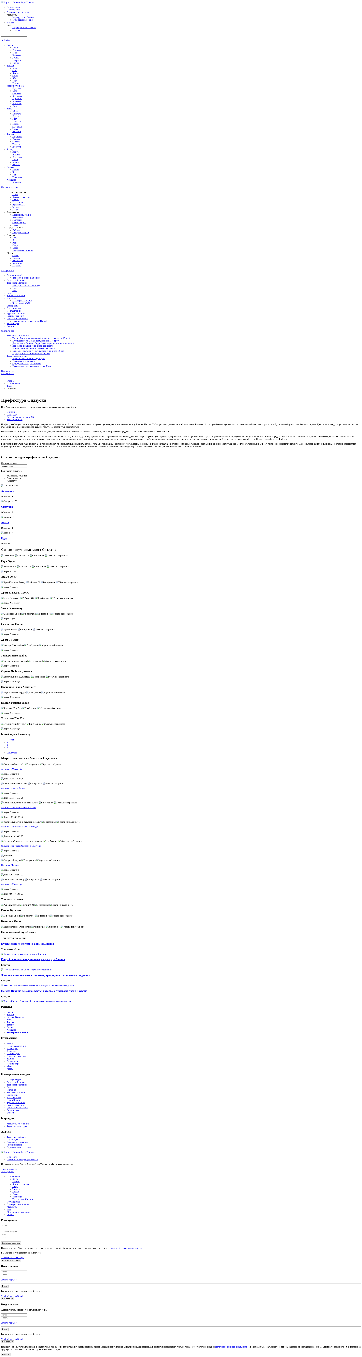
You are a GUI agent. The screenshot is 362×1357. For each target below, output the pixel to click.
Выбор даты (13, 306)
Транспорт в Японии (17, 283)
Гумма (15, 58)
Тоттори (16, 144)
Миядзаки (17, 101)
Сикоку (10, 167)
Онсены (16, 258)
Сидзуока (17, 126)
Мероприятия (15, 419)
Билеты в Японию (15, 280)
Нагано (16, 124)
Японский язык (14, 1145)
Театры (15, 199)
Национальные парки (22, 250)
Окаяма (16, 139)
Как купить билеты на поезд (26, 285)
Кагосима (17, 96)
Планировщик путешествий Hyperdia (30, 321)
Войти (7, 40)
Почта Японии (14, 311)
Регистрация (7, 1299)
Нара (14, 80)
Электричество (14, 308)
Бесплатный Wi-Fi (21, 303)
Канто (10, 45)
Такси (15, 288)
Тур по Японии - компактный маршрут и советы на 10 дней (41, 338)
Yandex (4, 1257)
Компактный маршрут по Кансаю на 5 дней (33, 348)
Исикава (16, 121)
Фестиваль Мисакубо (11, 769)
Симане (16, 141)
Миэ (14, 68)
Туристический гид (16, 1137)
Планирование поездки (18, 12)
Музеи (15, 207)
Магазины (17, 263)
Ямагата (16, 164)
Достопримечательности (20, 417)
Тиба (14, 53)
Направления (13, 7)
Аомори (16, 154)
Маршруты (12, 1207)
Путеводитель (13, 9)
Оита (14, 106)
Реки (14, 243)
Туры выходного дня (22, 20)
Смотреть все (7, 270)
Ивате (15, 159)
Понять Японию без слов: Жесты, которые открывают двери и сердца (44, 990)
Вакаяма (16, 83)
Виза (9, 293)
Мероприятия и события (24, 27)
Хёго (14, 78)
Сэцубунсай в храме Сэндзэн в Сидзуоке (21, 846)
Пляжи (15, 225)
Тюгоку (10, 134)
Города (12, 414)
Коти (14, 175)
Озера (15, 245)
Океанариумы (19, 222)
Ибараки (16, 60)
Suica (14, 290)
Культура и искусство (17, 1142)
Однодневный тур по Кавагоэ (26, 363)
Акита (15, 152)
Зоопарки (17, 220)
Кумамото (17, 98)
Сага (14, 91)
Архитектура (18, 204)
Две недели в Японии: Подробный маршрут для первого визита (43, 343)
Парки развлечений (21, 215)
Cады (15, 248)
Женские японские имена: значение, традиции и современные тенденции (45, 975)
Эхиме (15, 169)
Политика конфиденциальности (22, 1159)
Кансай (10, 65)
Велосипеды (13, 323)
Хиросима (17, 136)
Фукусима (17, 157)
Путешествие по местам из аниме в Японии (27, 943)
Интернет (11, 298)
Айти (15, 111)
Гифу (14, 119)
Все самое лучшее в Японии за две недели (32, 346)
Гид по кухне (13, 1139)
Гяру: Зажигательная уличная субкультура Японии (33, 959)
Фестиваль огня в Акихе (13, 788)
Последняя (12, 752)
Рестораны (17, 260)
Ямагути (16, 147)
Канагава (16, 55)
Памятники (17, 202)
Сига (14, 70)
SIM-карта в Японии (22, 300)
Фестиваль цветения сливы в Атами (18, 807)
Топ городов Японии (22, 1199)
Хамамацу (7, 490)
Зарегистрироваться (11, 1243)
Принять (5, 1354)
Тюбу (9, 108)
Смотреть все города (11, 187)
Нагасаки (16, 103)
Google (20, 1257)
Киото (15, 73)
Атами (5, 522)
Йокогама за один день (23, 361)
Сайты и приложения (17, 318)
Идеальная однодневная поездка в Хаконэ (32, 366)
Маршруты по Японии (23, 17)
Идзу (4, 538)
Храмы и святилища (22, 197)
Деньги (10, 326)
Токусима (17, 177)
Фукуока (16, 88)
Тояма (15, 129)
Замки (15, 194)
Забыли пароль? (9, 1280)
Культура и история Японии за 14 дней (31, 353)
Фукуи (15, 116)
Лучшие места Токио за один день (28, 358)
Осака (15, 75)
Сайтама (16, 50)
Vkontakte (12, 1257)
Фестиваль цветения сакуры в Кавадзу (19, 826)
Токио (15, 47)
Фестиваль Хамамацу (11, 884)
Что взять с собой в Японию (26, 278)
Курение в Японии (16, 313)
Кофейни (16, 265)
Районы (16, 230)
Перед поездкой (14, 275)
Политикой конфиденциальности (125, 1248)
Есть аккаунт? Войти (11, 1260)
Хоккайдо (11, 180)
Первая (10, 740)
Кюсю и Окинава (15, 86)
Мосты (15, 210)
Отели (15, 255)
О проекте (12, 1157)
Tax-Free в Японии (16, 295)
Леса (14, 240)
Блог (9, 1209)
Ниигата (16, 114)
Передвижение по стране (19, 1147)
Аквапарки (17, 217)
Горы (14, 237)
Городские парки (20, 232)
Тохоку (10, 149)
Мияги (15, 162)
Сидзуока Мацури (10, 865)
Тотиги (15, 63)
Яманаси (16, 131)
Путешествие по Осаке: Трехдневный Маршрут (35, 341)
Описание (12, 412)
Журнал (10, 22)
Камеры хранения (15, 316)
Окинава (16, 93)
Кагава (15, 172)
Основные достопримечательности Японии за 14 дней (38, 351)
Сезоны (16, 30)
